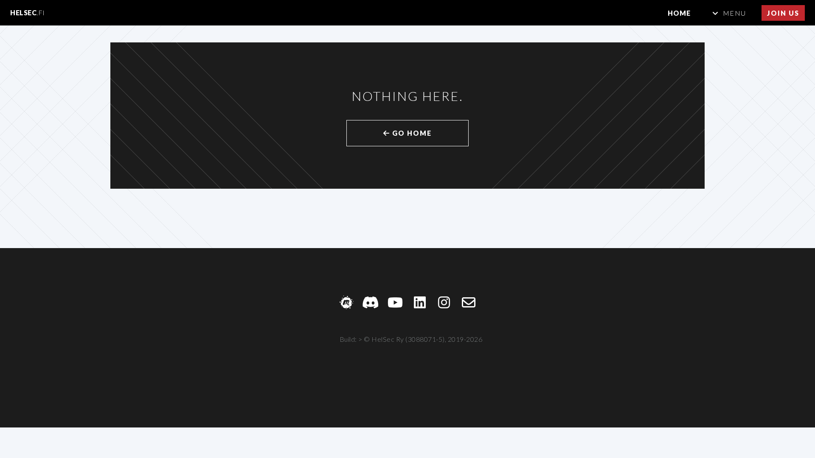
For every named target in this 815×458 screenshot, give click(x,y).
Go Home (411, 133)
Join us (783, 13)
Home (679, 13)
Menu (734, 13)
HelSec (27, 12)
